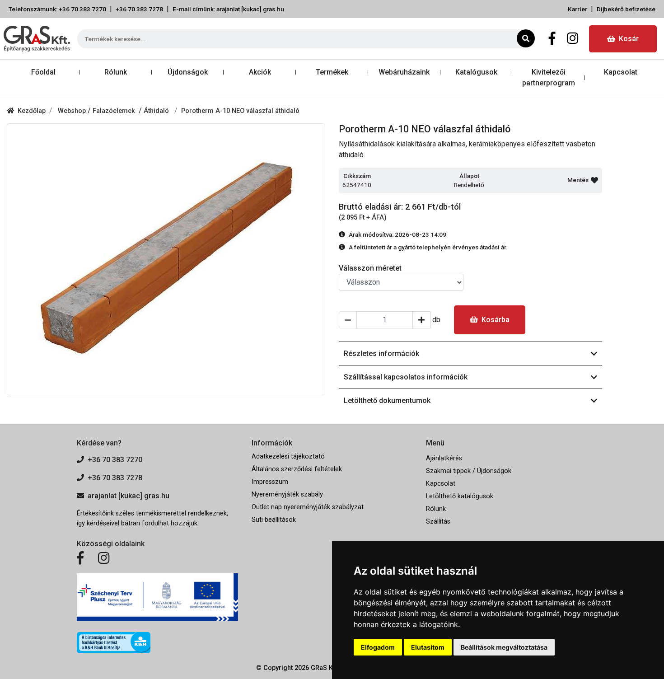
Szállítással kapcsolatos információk (406, 377)
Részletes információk (381, 353)
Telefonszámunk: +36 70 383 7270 (57, 9)
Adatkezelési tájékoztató (288, 456)
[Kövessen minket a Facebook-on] (80, 558)
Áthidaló (157, 111)
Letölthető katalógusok (459, 496)
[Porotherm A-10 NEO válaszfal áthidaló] (166, 259)
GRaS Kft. (325, 668)
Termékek (332, 72)
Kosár (629, 38)
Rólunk (115, 72)
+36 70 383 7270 (115, 459)
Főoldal (43, 72)
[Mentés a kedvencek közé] (594, 180)
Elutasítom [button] (427, 647)
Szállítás (438, 521)
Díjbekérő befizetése (626, 9)
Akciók (260, 72)
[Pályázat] (157, 597)
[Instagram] (572, 38)
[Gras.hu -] (37, 38)
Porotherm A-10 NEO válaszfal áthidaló (240, 111)
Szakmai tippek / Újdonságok (468, 471)
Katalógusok (476, 72)
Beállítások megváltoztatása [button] (504, 647)
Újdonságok (188, 72)
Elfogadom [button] (378, 647)
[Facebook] (552, 38)
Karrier (577, 9)
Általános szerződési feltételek (297, 469)
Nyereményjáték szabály (287, 494)
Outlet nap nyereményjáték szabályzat (308, 507)
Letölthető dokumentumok (387, 400)
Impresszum (270, 482)
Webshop (73, 111)
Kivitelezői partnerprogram (548, 77)
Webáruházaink (404, 72)
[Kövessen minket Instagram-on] (104, 558)
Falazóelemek (116, 111)
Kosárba (496, 319)
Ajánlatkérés (444, 458)
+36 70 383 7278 (139, 9)
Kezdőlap (32, 111)
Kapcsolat (620, 72)
